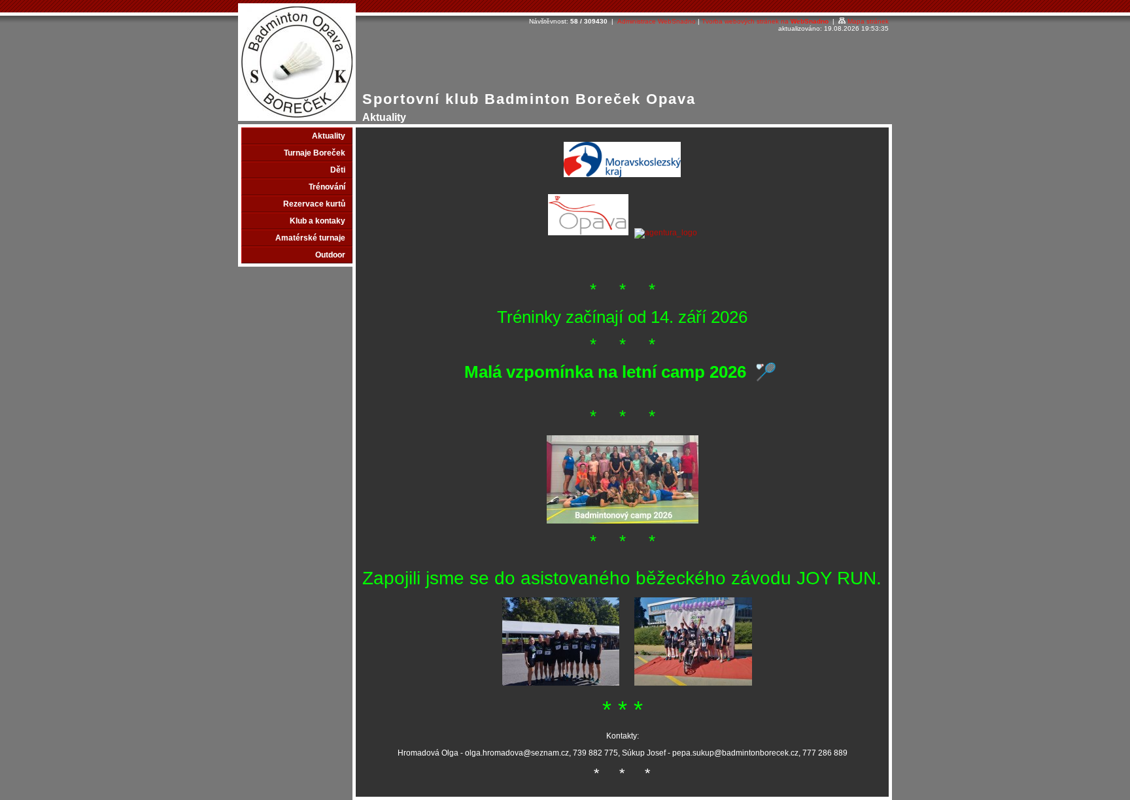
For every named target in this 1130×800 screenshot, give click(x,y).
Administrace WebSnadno (656, 21)
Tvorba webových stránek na (765, 21)
